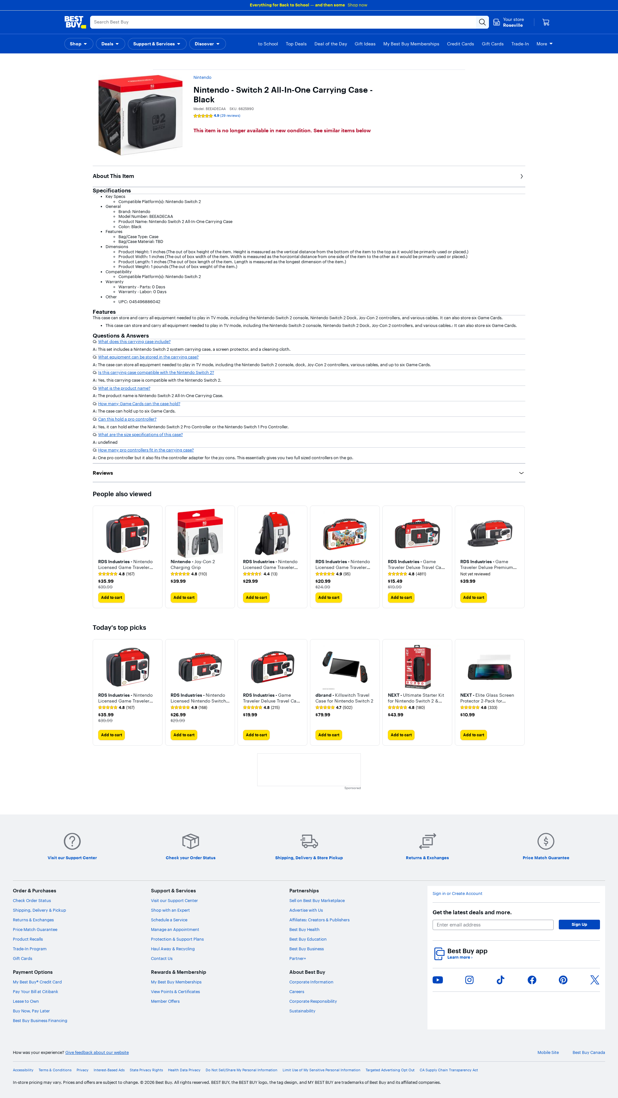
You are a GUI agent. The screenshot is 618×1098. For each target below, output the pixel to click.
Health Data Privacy (184, 1070)
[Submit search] (482, 22)
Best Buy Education (308, 939)
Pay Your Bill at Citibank (35, 991)
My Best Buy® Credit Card (37, 981)
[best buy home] (75, 22)
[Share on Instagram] (469, 980)
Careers (296, 991)
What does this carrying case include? (134, 341)
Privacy (83, 1070)
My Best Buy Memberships (176, 981)
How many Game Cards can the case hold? (139, 403)
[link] (116, 574)
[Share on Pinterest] (563, 980)
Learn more (460, 957)
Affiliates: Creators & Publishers (319, 919)
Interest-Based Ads (109, 1070)
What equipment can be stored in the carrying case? (148, 356)
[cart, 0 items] (546, 22)
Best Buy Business (306, 948)
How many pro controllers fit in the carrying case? (146, 449)
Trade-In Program (30, 948)
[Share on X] (595, 980)
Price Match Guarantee (35, 929)
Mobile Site (548, 1052)
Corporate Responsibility (313, 1001)
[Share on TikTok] (500, 980)
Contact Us (162, 958)
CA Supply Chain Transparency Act (449, 1070)
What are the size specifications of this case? (140, 434)
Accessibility (23, 1070)
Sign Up (579, 924)
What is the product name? (124, 388)
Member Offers (165, 1001)
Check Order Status (32, 900)
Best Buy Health (304, 929)
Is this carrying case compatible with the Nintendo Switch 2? (156, 372)
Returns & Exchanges (33, 919)
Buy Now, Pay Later (31, 1010)
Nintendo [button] (202, 77)
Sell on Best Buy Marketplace (317, 900)
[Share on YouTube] (438, 980)
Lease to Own (26, 1001)
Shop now (357, 4)
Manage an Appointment (175, 929)
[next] (520, 556)
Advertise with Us (306, 910)
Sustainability (302, 1010)
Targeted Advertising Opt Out (390, 1070)
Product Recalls (28, 939)
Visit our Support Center (174, 900)
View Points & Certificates (175, 991)
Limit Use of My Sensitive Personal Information (321, 1070)
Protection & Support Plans (177, 939)
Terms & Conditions (55, 1070)
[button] (78, 44)
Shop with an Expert (170, 910)
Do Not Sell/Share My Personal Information (241, 1070)
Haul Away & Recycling (173, 948)
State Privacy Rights (146, 1070)
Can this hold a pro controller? (127, 419)
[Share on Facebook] (532, 980)
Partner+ (297, 958)
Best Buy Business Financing (40, 1020)
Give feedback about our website (97, 1052)
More (542, 44)
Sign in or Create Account (457, 893)
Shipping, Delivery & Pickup (39, 910)
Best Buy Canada (589, 1052)
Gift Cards (22, 958)
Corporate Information (311, 981)
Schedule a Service (169, 919)
